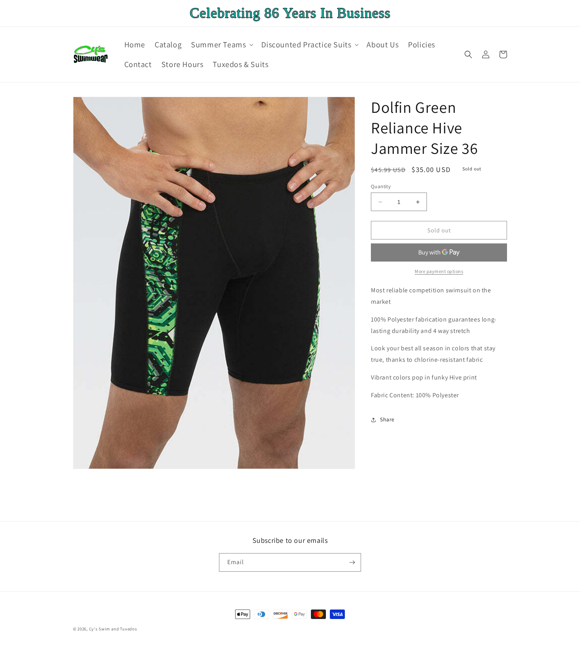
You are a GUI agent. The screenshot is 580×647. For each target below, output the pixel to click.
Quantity (381, 186)
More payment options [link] (439, 271)
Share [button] (387, 419)
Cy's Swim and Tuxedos (113, 629)
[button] (221, 44)
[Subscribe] (352, 562)
